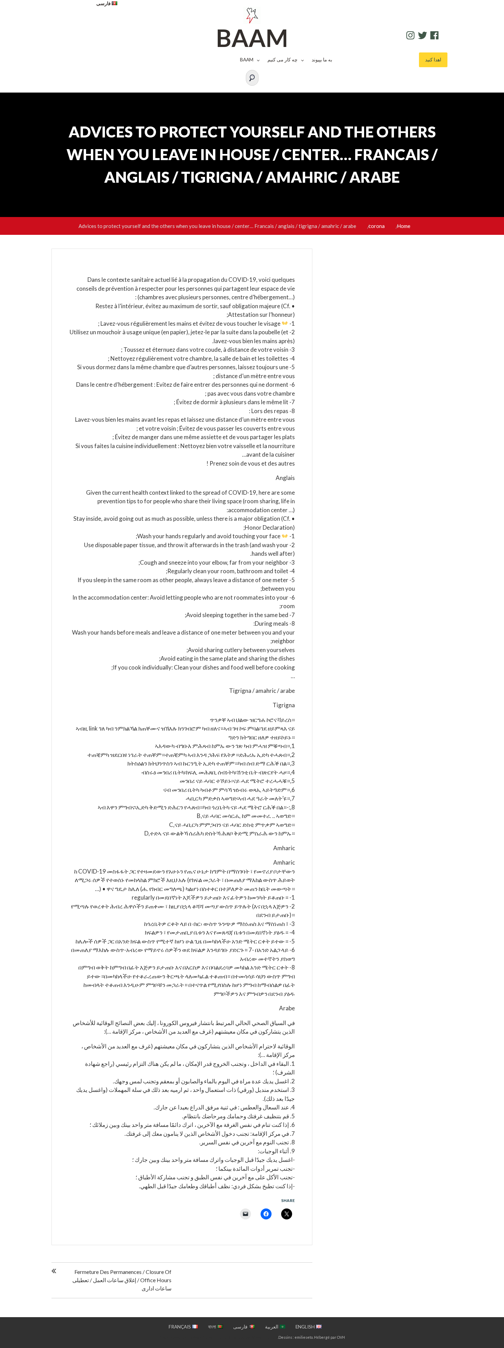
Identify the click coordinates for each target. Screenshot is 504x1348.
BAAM (252, 37)
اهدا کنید (433, 59)
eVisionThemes (263, 1337)
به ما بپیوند (322, 59)
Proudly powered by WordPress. (185, 1337)
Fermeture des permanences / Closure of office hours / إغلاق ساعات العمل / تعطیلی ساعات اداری (121, 1279)
